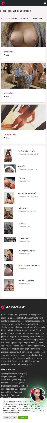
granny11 (5, 392)
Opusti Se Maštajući (27, 193)
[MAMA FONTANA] (9, 285)
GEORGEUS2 (6, 379)
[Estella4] (8, 228)
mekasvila (8, 52)
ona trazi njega (7, 389)
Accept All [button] (23, 417)
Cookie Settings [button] (9, 417)
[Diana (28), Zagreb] (8, 255)
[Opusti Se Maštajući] (9, 197)
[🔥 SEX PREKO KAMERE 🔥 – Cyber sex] (8, 270)
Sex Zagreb (34, 154)
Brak (7, 55)
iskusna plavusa (8, 386)
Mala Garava (10, 134)
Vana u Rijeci (24, 238)
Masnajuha (5, 383)
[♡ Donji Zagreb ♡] (8, 155)
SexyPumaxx (6, 376)
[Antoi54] (10, 168)
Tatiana (21, 178)
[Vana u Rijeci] (10, 239)
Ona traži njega (25, 154)
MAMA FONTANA (26, 280)
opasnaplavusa (7, 373)
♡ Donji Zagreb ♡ (26, 151)
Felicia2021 (23, 208)
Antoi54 (21, 166)
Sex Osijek (34, 169)
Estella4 (22, 223)
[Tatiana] (9, 182)
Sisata (3, 395)
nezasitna (8, 93)
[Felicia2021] (8, 213)
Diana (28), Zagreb (26, 250)
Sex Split (33, 211)
